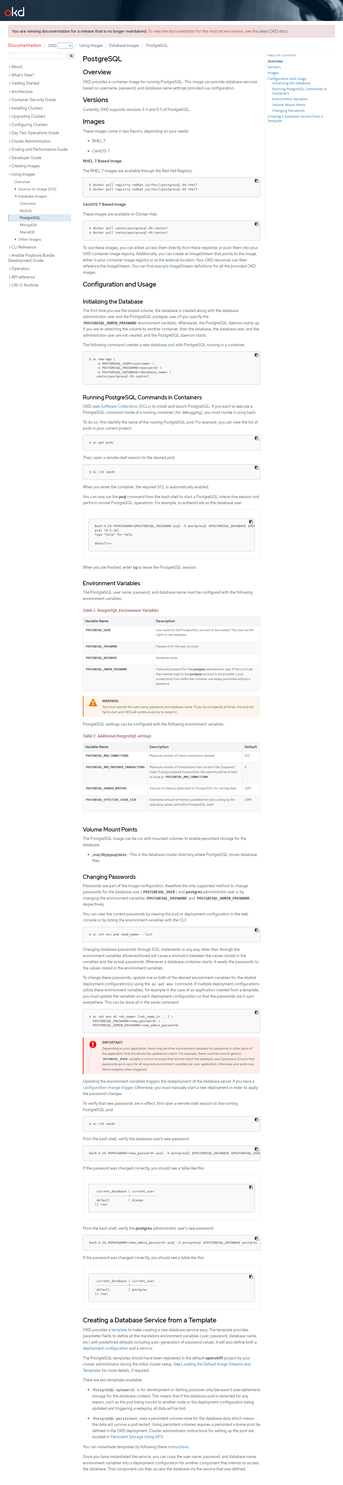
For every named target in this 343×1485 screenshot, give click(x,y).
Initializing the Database (291, 83)
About (16, 66)
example (161, 266)
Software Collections (119, 406)
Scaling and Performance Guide (39, 149)
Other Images (29, 239)
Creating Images (25, 165)
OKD (52, 45)
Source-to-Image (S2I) (36, 189)
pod (171, 344)
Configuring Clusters (29, 124)
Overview (22, 181)
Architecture (22, 91)
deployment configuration (105, 1348)
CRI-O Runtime (24, 285)
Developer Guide (26, 157)
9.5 (159, 109)
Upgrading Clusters (28, 116)
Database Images (124, 45)
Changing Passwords (288, 110)
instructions (178, 1446)
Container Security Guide (33, 99)
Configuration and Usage (287, 78)
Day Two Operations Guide (35, 132)
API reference (23, 277)
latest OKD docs (273, 31)
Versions (274, 67)
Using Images (91, 45)
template (119, 1329)
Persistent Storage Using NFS (136, 1436)
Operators (20, 268)
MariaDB (27, 232)
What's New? (22, 75)
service (146, 1348)
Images (273, 73)
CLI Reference (23, 247)
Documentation (24, 45)
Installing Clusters (26, 108)
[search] (71, 56)
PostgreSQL (30, 217)
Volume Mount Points (289, 105)
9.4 (145, 109)
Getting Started (25, 83)
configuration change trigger (108, 1087)
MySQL (26, 210)
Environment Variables (290, 99)
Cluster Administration (31, 141)
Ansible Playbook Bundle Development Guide (31, 258)
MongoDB (28, 224)
